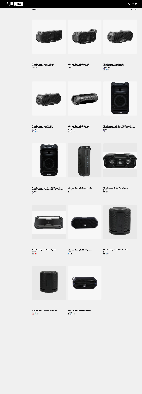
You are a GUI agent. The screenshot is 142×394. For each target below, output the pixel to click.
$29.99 (70, 312)
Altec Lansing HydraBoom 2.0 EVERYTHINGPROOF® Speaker (78, 64)
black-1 (33, 193)
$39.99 (105, 252)
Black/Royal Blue (107, 69)
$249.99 (105, 129)
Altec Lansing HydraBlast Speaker (80, 250)
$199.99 (34, 252)
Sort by (34, 9)
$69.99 (34, 129)
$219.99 (105, 190)
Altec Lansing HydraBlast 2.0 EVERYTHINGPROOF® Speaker (113, 64)
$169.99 (34, 67)
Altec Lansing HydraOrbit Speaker (115, 250)
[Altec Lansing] (15, 4)
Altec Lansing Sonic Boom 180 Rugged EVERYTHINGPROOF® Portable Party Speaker (119, 126)
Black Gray (104, 69)
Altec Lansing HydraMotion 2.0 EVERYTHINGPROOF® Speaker (79, 126)
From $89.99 (106, 67)
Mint (107, 253)
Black (104, 131)
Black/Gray (33, 131)
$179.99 (34, 191)
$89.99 (70, 252)
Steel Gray (107, 191)
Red (35, 253)
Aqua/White (71, 131)
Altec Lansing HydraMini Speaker (79, 310)
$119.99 (70, 67)
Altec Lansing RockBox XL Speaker (44, 250)
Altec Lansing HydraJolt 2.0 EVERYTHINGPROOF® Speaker (42, 126)
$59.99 (70, 129)
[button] (53, 4)
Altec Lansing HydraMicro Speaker (44, 310)
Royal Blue (68, 253)
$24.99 (34, 312)
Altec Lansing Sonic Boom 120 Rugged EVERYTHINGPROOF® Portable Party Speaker (48, 188)
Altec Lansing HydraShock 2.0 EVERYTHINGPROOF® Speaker (43, 64)
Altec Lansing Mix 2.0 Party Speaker (116, 188)
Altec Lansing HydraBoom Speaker (80, 188)
